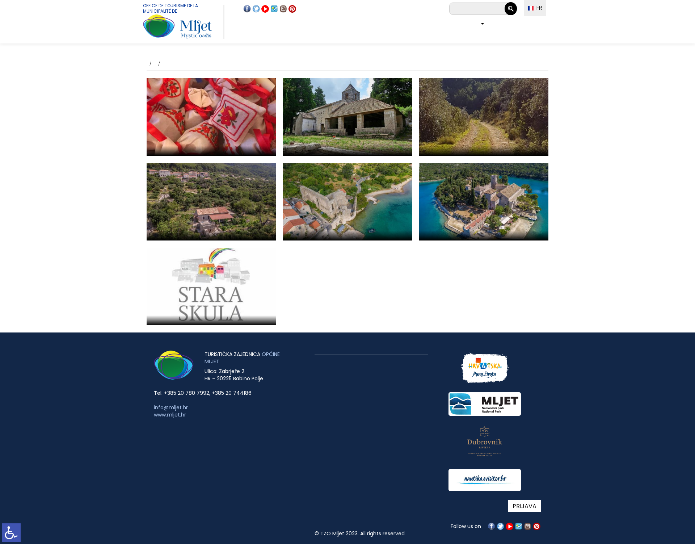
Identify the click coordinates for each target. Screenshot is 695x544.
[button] (481, 24)
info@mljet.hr (171, 407)
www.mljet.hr (170, 414)
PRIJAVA (524, 506)
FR (538, 8)
